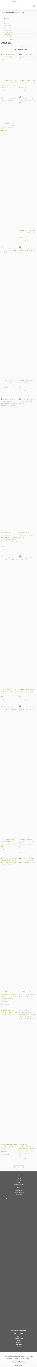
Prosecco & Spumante (10, 27)
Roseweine (7, 23)
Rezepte (18, 1182)
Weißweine (7, 21)
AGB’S (18, 1336)
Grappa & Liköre (8, 39)
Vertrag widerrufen (19, 1344)
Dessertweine (7, 25)
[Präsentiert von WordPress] (13, 1358)
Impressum (19, 1346)
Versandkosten (6, 90)
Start (2, 12)
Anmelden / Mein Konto (19, 1192)
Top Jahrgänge (8, 32)
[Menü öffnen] (34, 6)
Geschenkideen (8, 30)
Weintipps (19, 1180)
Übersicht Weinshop (19, 1190)
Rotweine (6, 18)
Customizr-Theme (26, 1358)
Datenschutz (18, 1342)
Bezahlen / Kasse (18, 1196)
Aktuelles (19, 1178)
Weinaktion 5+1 (8, 37)
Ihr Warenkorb (19, 1194)
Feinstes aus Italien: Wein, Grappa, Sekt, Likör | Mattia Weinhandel (20, 1356)
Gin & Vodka (7, 34)
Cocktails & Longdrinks (18, 1184)
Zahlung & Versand (19, 1338)
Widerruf (19, 1340)
